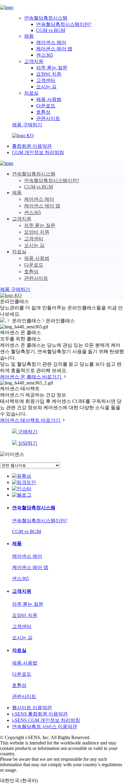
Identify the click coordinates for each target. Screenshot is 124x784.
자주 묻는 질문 (51, 67)
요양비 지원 (48, 74)
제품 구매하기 (27, 124)
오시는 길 (46, 86)
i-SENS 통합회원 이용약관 (40, 713)
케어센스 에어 (51, 42)
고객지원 (33, 61)
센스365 (44, 55)
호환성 (43, 112)
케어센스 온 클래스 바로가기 (31, 376)
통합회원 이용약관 (32, 146)
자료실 (31, 93)
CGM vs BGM (50, 30)
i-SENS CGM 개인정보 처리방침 (46, 720)
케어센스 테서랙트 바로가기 (30, 420)
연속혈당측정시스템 (45, 18)
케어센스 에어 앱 (54, 48)
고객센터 (45, 80)
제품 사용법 (48, 99)
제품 (29, 36)
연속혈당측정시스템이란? (63, 24)
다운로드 (45, 105)
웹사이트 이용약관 (32, 707)
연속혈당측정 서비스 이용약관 (44, 726)
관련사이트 (48, 118)
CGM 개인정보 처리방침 (38, 152)
